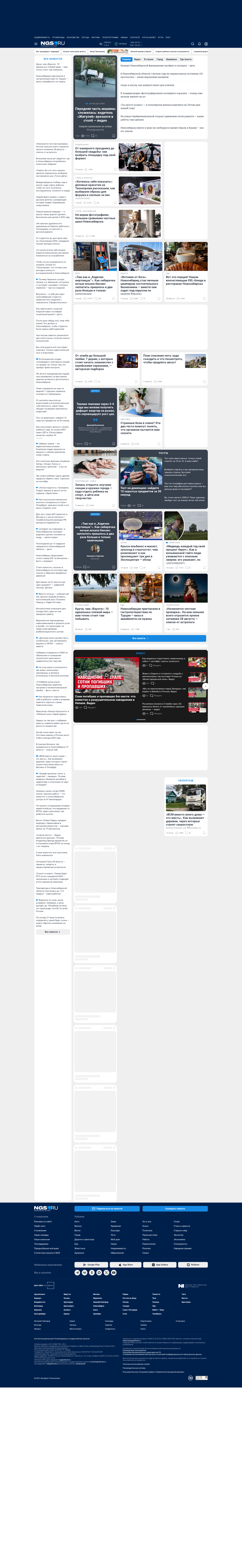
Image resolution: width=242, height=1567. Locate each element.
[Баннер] (117, 51)
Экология (178, 975)
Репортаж (186, 780)
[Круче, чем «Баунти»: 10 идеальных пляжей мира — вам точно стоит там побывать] (95, 588)
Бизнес (78, 966)
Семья (145, 993)
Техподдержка (41, 984)
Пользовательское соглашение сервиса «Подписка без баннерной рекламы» (153, 1112)
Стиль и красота (182, 966)
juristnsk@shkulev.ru (98, 1102)
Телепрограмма (110, 37)
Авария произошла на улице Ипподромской (95, 128)
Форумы (96, 37)
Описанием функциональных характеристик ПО (142, 1093)
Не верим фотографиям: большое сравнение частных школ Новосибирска (95, 218)
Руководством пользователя (134, 1091)
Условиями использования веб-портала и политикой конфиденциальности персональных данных (162, 1095)
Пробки (121, 44)
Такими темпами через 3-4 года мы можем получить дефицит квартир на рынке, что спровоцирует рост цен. (95, 409)
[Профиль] (206, 44)
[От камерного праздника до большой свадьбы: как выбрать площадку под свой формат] (140, 157)
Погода (85, 37)
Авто (77, 961)
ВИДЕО (140, 653)
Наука (114, 984)
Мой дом (115, 979)
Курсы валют (149, 37)
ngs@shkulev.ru (65, 1100)
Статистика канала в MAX (47, 993)
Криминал (116, 966)
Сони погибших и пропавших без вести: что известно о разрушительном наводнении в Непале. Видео (105, 700)
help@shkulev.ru (52, 1104)
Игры (160, 37)
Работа (145, 979)
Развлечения (148, 984)
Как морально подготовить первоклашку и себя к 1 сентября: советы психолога (163, 660)
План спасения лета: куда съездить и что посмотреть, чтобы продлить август (163, 359)
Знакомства (73, 37)
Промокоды (58, 37)
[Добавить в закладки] (113, 136)
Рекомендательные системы (134, 1108)
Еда (76, 984)
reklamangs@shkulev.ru (132, 1081)
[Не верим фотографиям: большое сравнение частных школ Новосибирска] (140, 224)
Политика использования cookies (136, 1104)
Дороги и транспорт (84, 979)
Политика (147, 970)
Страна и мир (180, 970)
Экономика (179, 979)
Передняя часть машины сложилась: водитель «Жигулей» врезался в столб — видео (95, 114)
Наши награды (41, 975)
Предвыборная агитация (46, 988)
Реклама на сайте (43, 961)
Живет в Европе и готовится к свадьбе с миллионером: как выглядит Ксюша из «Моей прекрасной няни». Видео (162, 676)
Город (77, 975)
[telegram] (77, 1013)
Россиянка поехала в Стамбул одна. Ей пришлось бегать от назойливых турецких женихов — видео (163, 707)
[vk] (84, 1013)
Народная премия (182, 988)
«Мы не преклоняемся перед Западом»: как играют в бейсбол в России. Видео (164, 690)
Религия (146, 988)
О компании (40, 970)
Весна (77, 970)
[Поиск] (192, 44)
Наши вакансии (42, 979)
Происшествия (149, 975)
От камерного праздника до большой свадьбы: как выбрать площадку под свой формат (95, 153)
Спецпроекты (180, 984)
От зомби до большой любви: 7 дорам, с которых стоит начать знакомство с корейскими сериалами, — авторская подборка (94, 362)
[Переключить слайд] (205, 686)
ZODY (168, 37)
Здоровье (79, 993)
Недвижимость (42, 37)
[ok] (92, 1013)
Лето (113, 975)
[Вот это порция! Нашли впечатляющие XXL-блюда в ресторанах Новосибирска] (186, 256)
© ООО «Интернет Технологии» (47, 1118)
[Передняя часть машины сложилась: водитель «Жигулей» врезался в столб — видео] (95, 77)
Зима (113, 961)
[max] (99, 1013)
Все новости (53, 58)
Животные (80, 988)
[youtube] (114, 1013)
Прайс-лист (40, 966)
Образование (117, 993)
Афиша (124, 37)
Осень (145, 966)
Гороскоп (135, 37)
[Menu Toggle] (35, 44)
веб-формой (80, 1104)
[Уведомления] (199, 44)
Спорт (177, 961)
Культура (115, 970)
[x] (106, 1013)
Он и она (146, 961)
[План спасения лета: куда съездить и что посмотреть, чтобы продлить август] (195, 361)
